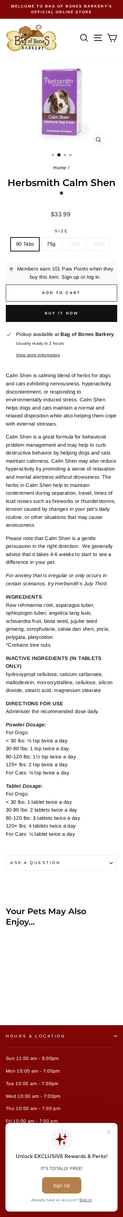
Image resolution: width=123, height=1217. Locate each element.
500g (98, 244)
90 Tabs (25, 244)
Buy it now (62, 313)
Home (59, 167)
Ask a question (35, 862)
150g (74, 244)
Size (61, 231)
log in (93, 277)
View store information (38, 355)
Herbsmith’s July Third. (81, 583)
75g (51, 244)
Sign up (70, 277)
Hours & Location (36, 1036)
